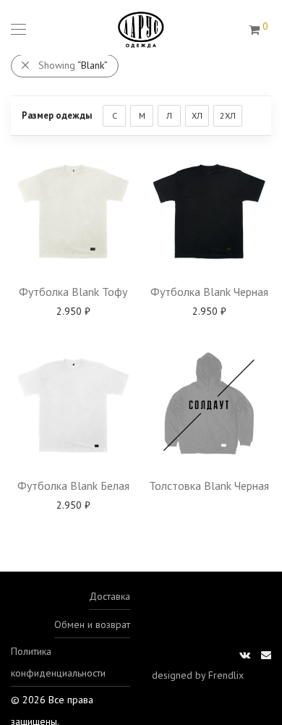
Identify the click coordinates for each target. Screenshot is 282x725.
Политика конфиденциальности (58, 662)
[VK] (244, 653)
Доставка (109, 596)
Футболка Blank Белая (73, 485)
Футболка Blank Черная (209, 291)
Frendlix (226, 675)
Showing (73, 65)
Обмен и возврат (92, 624)
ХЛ (197, 115)
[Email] (266, 653)
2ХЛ (228, 115)
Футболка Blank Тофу (73, 291)
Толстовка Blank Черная (209, 485)
